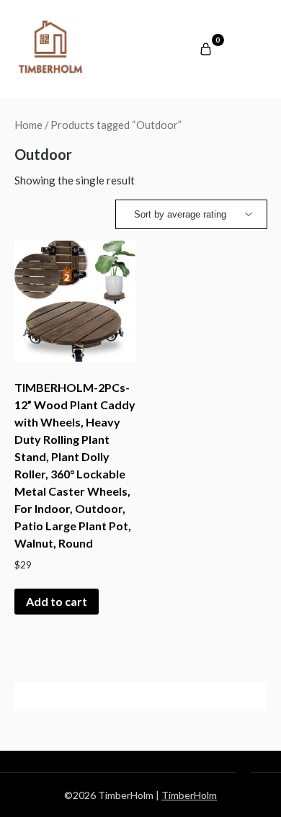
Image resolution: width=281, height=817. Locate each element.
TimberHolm (189, 795)
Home (28, 124)
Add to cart (56, 601)
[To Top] (243, 787)
